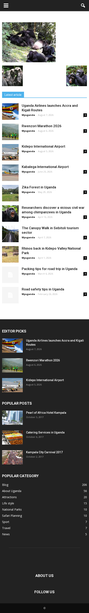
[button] (83, 5)
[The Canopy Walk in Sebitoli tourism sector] (10, 234)
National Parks (12, 509)
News (6, 534)
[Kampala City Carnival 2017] (12, 457)
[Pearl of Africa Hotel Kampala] (12, 418)
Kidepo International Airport (43, 146)
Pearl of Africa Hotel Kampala (46, 412)
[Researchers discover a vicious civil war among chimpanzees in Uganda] (10, 213)
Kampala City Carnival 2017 (44, 452)
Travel (6, 528)
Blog (5, 485)
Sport (5, 522)
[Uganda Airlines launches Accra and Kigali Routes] (10, 111)
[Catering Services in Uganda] (12, 437)
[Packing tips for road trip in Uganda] (10, 275)
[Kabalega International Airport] (10, 172)
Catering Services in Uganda (45, 432)
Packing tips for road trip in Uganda (50, 269)
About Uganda (11, 491)
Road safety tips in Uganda (43, 289)
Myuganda (28, 114)
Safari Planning (12, 516)
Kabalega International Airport (45, 167)
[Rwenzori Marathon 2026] (10, 132)
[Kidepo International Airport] (10, 152)
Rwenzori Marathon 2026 (41, 126)
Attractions (9, 497)
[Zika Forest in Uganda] (10, 193)
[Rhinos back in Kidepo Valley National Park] (10, 254)
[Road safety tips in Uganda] (10, 295)
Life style (8, 503)
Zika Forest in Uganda (39, 187)
